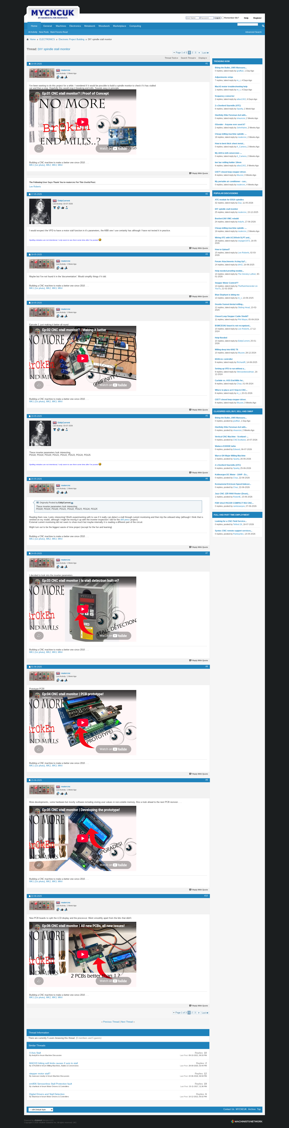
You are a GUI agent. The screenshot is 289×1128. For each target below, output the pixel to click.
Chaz (239, 384)
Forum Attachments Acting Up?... (231, 261)
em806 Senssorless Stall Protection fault (50, 1083)
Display (202, 58)
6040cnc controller (224, 359)
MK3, (55, 165)
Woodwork (104, 26)
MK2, (49, 165)
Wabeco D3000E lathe (225, 446)
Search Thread (187, 58)
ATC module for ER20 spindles (229, 200)
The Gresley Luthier (247, 274)
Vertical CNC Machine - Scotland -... (231, 436)
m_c (239, 80)
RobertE (237, 497)
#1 (207, 63)
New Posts (44, 32)
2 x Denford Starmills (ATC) (228, 105)
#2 (207, 194)
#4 (207, 302)
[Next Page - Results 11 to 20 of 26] (199, 52)
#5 (207, 416)
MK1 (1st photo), (37, 165)
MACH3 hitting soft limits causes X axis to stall (53, 1063)
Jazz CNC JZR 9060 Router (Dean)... (232, 493)
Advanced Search (253, 32)
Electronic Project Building (71, 39)
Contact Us (228, 1109)
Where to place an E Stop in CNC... (231, 390)
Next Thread (127, 1022)
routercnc (242, 137)
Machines (61, 26)
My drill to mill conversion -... (228, 153)
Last (204, 52)
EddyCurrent (244, 341)
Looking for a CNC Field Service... (231, 521)
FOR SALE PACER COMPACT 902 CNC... (234, 503)
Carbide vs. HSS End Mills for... (229, 380)
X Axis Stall (35, 1052)
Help (246, 18)
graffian (240, 71)
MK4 (60, 165)
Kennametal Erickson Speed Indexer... (233, 484)
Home (34, 26)
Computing (135, 26)
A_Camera (242, 147)
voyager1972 (244, 241)
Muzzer (240, 175)
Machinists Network (246, 1121)
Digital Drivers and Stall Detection (47, 1094)
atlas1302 (241, 99)
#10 (206, 896)
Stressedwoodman (245, 372)
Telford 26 (237, 524)
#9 (207, 780)
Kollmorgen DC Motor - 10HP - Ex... (231, 474)
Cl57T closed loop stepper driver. (230, 172)
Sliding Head (244, 307)
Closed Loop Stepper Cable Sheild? (231, 316)
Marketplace (119, 26)
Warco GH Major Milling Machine (230, 456)
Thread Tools (171, 58)
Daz (240, 203)
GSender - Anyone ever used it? (230, 124)
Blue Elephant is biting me (227, 295)
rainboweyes (239, 506)
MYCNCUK (241, 1109)
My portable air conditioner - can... (231, 181)
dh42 (240, 265)
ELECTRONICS (47, 39)
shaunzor (241, 118)
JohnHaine (242, 128)
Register (257, 18)
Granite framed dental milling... (229, 304)
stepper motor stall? (39, 1073)
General (47, 26)
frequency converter (224, 96)
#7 (207, 553)
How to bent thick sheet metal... (230, 143)
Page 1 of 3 (181, 52)
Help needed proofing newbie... (229, 271)
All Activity (32, 32)
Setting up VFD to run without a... (230, 368)
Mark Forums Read (59, 32)
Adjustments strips (224, 77)
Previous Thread (111, 1022)
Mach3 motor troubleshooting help (231, 86)
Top (259, 1109)
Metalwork (89, 26)
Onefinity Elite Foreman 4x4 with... (231, 115)
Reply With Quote (200, 173)
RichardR (241, 362)
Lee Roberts (35, 186)
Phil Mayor (242, 319)
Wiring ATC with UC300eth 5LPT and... (233, 237)
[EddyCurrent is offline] (40, 211)
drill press (125, 519)
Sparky (240, 109)
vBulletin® (38, 1120)
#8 (207, 666)
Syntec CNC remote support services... (233, 531)
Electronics (75, 26)
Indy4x (241, 222)
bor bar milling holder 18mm (228, 162)
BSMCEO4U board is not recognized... (233, 326)
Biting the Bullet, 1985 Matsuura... (231, 68)
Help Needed (221, 338)
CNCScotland (239, 440)
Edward (236, 449)
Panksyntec (238, 534)
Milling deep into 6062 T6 (226, 349)
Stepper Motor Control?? (226, 283)
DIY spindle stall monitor (54, 49)
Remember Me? (231, 18)
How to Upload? (222, 249)
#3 (207, 254)
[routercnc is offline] (41, 73)
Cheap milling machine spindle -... (231, 134)
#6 (207, 478)
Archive (252, 1109)
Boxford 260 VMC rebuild (227, 218)
